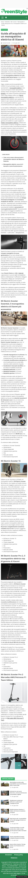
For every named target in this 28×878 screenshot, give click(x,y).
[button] (26, 18)
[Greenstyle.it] (14, 11)
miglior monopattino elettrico (9, 123)
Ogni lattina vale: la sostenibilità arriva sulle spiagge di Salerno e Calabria (18, 820)
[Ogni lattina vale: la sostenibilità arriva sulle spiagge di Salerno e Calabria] (5, 820)
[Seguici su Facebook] (6, 17)
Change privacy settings (22, 876)
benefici (3, 93)
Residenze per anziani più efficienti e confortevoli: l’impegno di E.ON (16, 802)
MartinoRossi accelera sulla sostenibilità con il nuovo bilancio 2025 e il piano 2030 (18, 784)
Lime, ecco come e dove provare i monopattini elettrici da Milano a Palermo (13, 159)
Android (21, 273)
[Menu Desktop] (2, 17)
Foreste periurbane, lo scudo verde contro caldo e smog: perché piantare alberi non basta (18, 829)
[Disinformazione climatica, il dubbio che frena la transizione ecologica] (5, 811)
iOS (16, 273)
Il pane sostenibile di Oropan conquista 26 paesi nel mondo (17, 837)
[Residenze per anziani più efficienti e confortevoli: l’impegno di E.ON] (5, 802)
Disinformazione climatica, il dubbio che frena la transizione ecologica (17, 811)
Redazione (14, 858)
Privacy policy (18, 855)
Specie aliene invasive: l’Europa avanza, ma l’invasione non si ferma (17, 846)
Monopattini (4, 29)
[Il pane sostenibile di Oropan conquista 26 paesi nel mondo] (5, 838)
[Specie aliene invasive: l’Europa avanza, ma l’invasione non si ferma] (5, 846)
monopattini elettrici (16, 88)
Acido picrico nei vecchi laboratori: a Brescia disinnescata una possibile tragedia (18, 793)
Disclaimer (8, 855)
